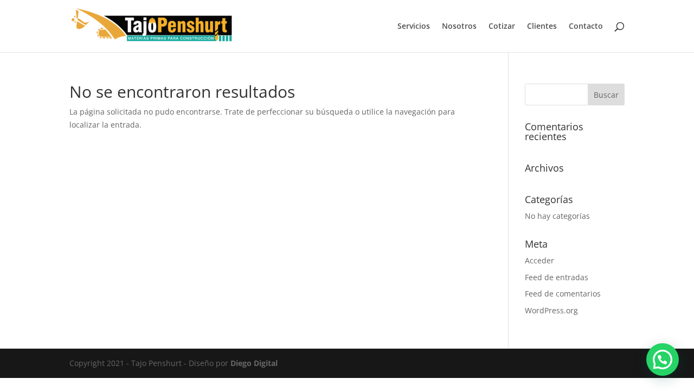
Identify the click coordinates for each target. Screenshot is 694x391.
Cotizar (502, 26)
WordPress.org (551, 310)
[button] (662, 359)
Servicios (413, 26)
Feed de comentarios (563, 293)
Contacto (586, 26)
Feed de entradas (556, 277)
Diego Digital (254, 363)
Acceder (539, 260)
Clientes (542, 26)
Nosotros (459, 26)
